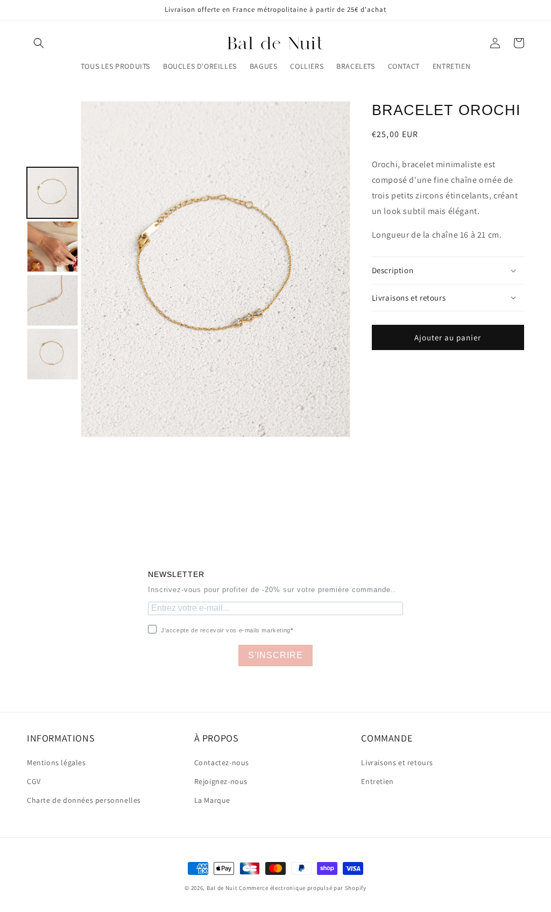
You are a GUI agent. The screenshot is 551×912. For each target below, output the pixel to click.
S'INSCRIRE (275, 655)
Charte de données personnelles (84, 800)
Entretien (377, 781)
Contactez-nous (221, 762)
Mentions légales (56, 762)
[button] (39, 43)
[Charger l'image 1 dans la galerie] (52, 192)
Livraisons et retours (397, 762)
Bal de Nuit (222, 888)
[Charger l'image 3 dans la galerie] (52, 300)
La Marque (212, 800)
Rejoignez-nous (221, 781)
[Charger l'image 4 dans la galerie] (52, 354)
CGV (34, 781)
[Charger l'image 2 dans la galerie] (52, 246)
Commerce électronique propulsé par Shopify (302, 888)
